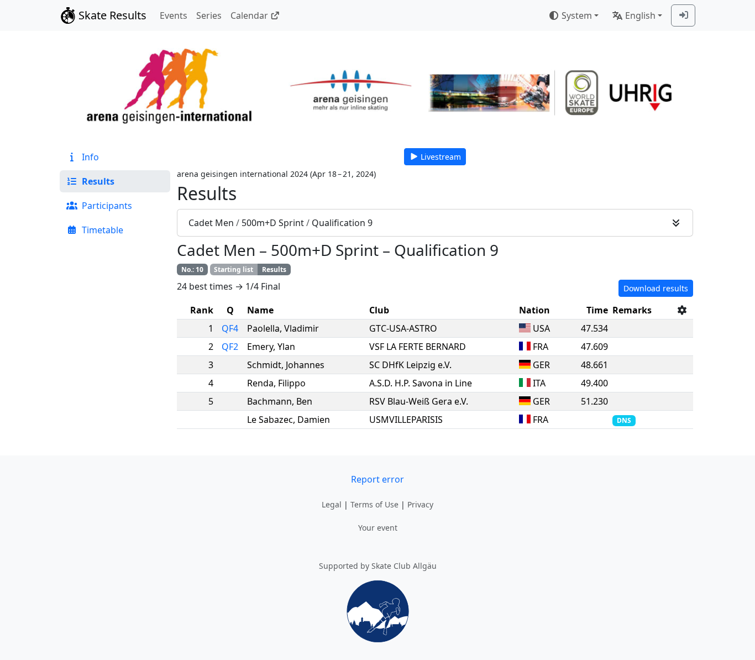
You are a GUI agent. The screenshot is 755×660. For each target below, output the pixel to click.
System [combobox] (577, 15)
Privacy (420, 504)
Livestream (441, 156)
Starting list (233, 269)
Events (173, 15)
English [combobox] (640, 15)
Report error (377, 479)
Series (209, 15)
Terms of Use (374, 504)
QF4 (230, 328)
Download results (655, 288)
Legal (332, 504)
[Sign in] (683, 15)
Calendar (249, 15)
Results (274, 269)
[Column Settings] (682, 310)
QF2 (230, 347)
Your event (377, 527)
